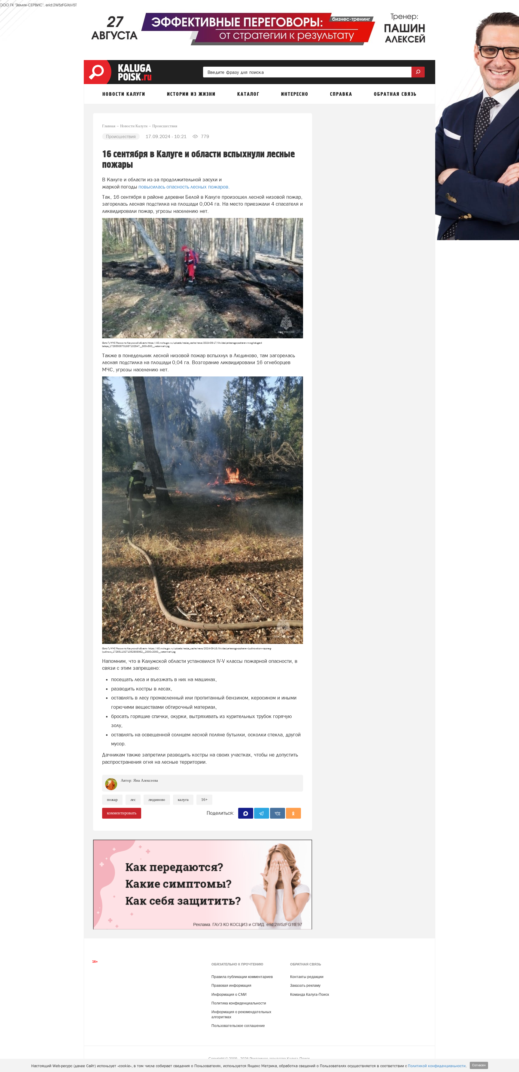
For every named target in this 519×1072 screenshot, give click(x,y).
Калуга (183, 799)
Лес (133, 799)
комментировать (121, 813)
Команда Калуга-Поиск (309, 994)
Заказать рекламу (305, 985)
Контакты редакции (306, 977)
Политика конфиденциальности (238, 1003)
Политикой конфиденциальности (437, 1066)
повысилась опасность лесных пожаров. (184, 187)
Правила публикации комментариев (242, 977)
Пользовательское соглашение (238, 1026)
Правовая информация (231, 985)
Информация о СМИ (229, 994)
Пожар (112, 799)
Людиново (156, 799)
